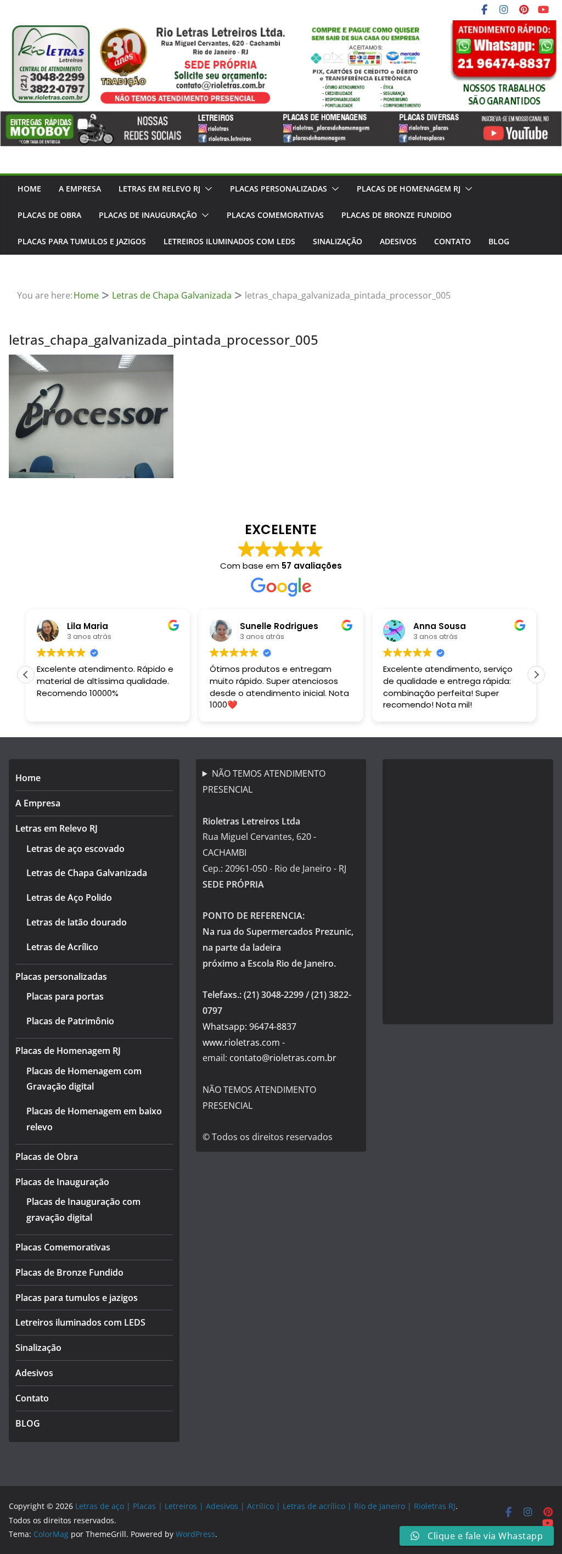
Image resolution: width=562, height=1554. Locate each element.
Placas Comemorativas (275, 215)
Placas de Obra (49, 215)
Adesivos (398, 241)
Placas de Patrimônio (70, 1021)
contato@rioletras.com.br (282, 1058)
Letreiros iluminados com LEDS (229, 241)
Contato (452, 241)
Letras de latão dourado (76, 922)
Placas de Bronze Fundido (396, 215)
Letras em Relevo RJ (159, 188)
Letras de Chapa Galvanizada (86, 873)
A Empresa (80, 188)
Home (29, 188)
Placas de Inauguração (148, 215)
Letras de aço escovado (75, 849)
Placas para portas (65, 996)
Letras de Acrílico (62, 947)
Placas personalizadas (278, 188)
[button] (206, 189)
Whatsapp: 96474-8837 (249, 1026)
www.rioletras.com (241, 1042)
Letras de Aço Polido (69, 897)
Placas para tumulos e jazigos (82, 241)
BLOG (498, 241)
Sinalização (337, 241)
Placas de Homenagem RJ (408, 188)
